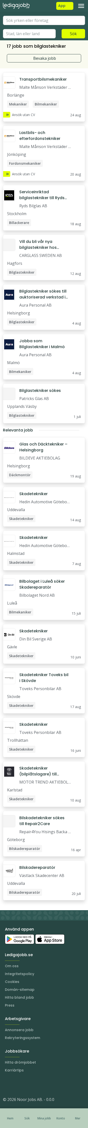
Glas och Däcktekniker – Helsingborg (43, 447)
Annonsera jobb (19, 1029)
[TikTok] (36, 1085)
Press (9, 1005)
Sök (73, 33)
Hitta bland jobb (19, 997)
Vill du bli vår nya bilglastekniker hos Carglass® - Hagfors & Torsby (41, 245)
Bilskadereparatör (37, 867)
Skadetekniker (33, 494)
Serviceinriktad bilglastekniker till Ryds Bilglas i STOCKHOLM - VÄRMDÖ (42, 195)
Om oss (12, 966)
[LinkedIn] (17, 1085)
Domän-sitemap (19, 989)
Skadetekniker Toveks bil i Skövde (43, 677)
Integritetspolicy (19, 973)
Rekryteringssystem (22, 1037)
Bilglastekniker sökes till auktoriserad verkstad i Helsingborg (42, 294)
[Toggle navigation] (81, 6)
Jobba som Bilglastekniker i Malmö (42, 344)
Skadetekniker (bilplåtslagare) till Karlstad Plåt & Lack (39, 771)
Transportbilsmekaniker (43, 79)
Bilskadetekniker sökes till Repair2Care (42, 821)
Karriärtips (14, 1070)
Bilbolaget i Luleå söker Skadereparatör (42, 584)
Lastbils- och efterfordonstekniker (39, 135)
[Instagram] (7, 1085)
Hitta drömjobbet (20, 1062)
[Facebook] (26, 1085)
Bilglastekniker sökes (40, 390)
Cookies (12, 981)
